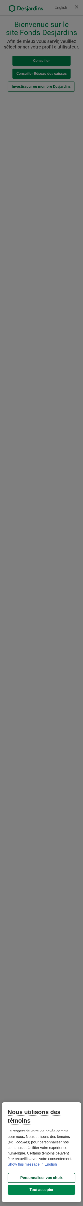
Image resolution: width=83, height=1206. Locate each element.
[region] (41, 1152)
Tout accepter (41, 1190)
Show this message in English (32, 1164)
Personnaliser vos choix (41, 1178)
